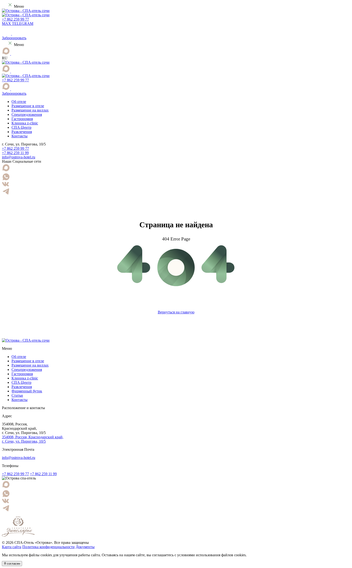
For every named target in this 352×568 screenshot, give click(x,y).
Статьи (17, 395)
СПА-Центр (21, 127)
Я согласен (12, 563)
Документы (85, 547)
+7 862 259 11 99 (15, 153)
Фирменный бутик (26, 391)
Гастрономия (22, 119)
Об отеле (18, 102)
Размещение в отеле (27, 106)
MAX (7, 24)
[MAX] (6, 54)
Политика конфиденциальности (48, 547)
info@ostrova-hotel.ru (18, 157)
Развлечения (21, 132)
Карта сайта (11, 547)
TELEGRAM (22, 24)
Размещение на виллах (30, 110)
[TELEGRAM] (13, 54)
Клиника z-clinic (24, 123)
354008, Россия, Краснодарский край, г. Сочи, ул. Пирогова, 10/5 (32, 439)
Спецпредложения (26, 114)
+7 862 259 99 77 (15, 19)
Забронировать (14, 38)
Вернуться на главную (176, 312)
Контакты (19, 136)
